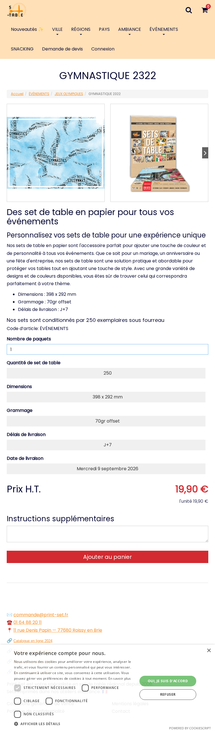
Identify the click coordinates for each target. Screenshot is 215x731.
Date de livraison (25, 458)
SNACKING (22, 49)
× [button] (209, 651)
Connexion (102, 49)
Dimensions (19, 386)
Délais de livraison (26, 434)
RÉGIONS (80, 29)
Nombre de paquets (29, 339)
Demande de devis (62, 49)
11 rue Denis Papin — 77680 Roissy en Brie (57, 630)
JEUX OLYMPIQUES (69, 93)
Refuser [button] (168, 694)
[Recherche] (189, 10)
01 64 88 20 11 (27, 622)
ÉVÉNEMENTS (163, 29)
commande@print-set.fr (40, 615)
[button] (74, 724)
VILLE (57, 29)
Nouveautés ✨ (27, 29)
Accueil (17, 93)
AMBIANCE (129, 29)
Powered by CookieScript (190, 728)
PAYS (104, 29)
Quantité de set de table (33, 362)
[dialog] (107, 688)
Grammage (19, 410)
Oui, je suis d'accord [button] (168, 681)
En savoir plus (119, 678)
